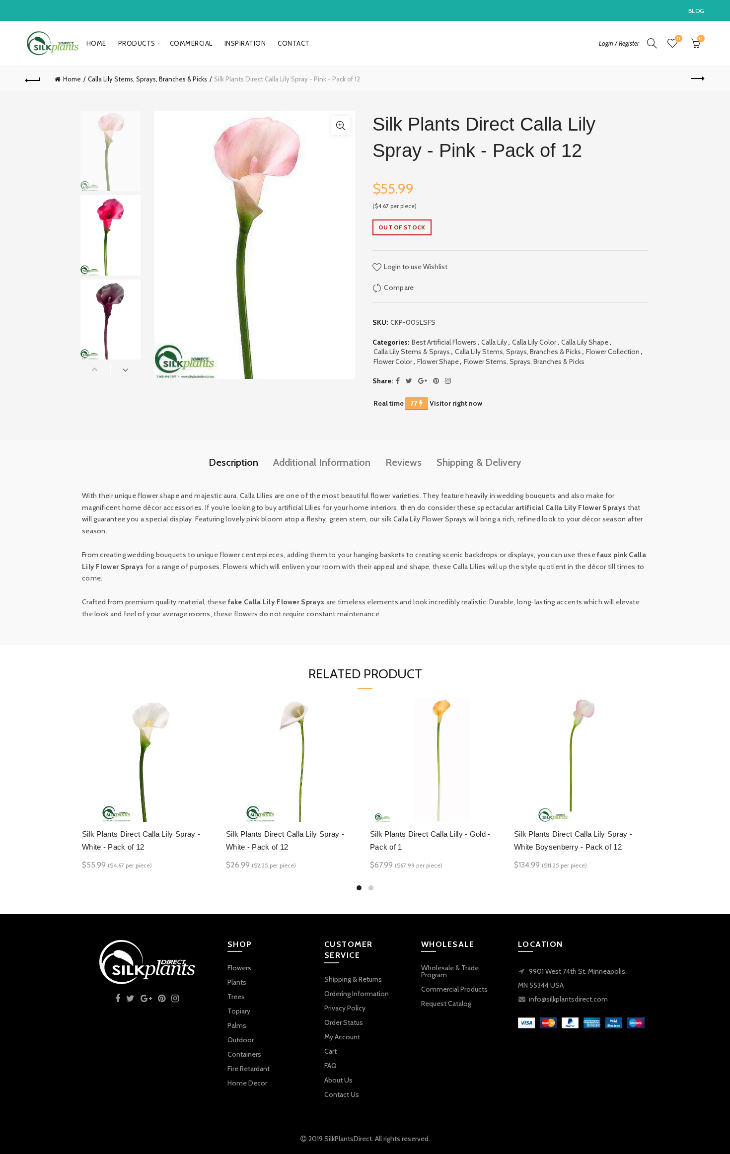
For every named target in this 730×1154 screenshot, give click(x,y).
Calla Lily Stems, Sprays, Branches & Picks (147, 79)
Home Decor (247, 1083)
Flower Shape (438, 361)
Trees (236, 996)
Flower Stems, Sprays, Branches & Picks (524, 361)
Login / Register (619, 43)
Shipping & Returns (353, 979)
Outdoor (240, 1039)
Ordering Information (356, 993)
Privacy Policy (344, 1008)
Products (136, 43)
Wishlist (678, 39)
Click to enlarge (340, 125)
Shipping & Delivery (479, 462)
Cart (330, 1051)
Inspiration (245, 43)
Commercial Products (454, 989)
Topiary (238, 1011)
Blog (696, 10)
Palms (236, 1025)
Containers (244, 1054)
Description (233, 462)
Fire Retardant (248, 1068)
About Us (338, 1080)
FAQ (330, 1065)
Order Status (343, 1022)
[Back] (33, 79)
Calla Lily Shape (584, 342)
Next (126, 369)
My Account (342, 1036)
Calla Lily (494, 342)
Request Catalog (446, 1003)
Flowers (239, 967)
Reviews (403, 462)
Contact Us (341, 1094)
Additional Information (321, 462)
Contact (294, 43)
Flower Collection (613, 351)
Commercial (191, 43)
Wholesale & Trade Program (450, 971)
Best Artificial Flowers (444, 342)
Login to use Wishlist (414, 266)
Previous (95, 369)
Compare (399, 287)
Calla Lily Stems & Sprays (411, 351)
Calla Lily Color (534, 342)
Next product (696, 79)
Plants (236, 982)
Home (96, 43)
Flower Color (392, 361)
